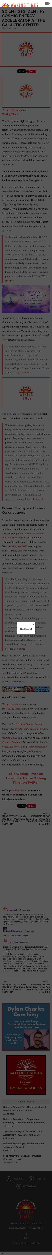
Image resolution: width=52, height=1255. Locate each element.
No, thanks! (26, 629)
